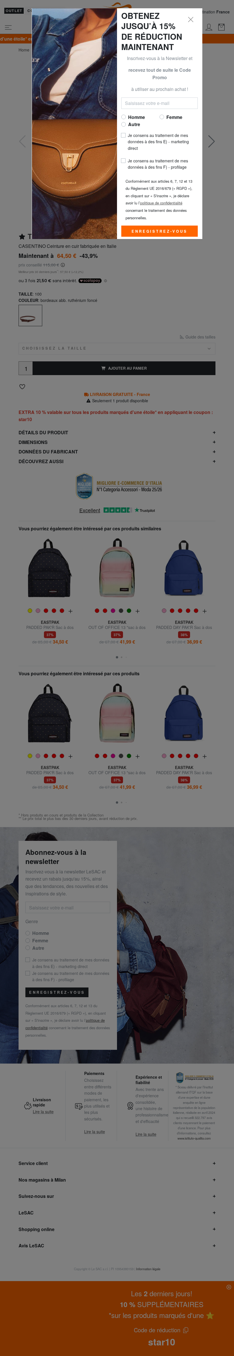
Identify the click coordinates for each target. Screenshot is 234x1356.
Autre (134, 124)
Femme (174, 117)
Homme (136, 117)
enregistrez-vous (159, 231)
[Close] (191, 20)
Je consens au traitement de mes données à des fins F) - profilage (158, 164)
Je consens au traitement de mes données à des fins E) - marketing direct (158, 141)
